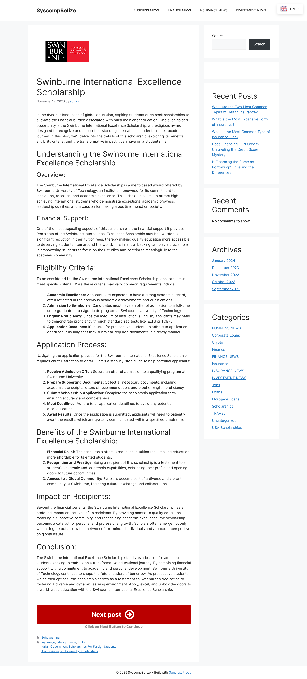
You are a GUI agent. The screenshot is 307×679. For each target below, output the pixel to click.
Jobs (216, 385)
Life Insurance (66, 642)
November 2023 (225, 275)
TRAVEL (83, 642)
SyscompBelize (56, 10)
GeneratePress (180, 672)
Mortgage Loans (226, 399)
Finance (218, 349)
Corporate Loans (226, 335)
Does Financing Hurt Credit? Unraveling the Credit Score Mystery (235, 149)
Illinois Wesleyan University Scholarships (69, 651)
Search (218, 36)
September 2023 (226, 289)
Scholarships (50, 637)
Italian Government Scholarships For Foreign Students (79, 646)
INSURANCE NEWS (213, 10)
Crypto (217, 342)
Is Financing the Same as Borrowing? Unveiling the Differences (233, 167)
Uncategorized (224, 420)
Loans (217, 392)
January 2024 (223, 260)
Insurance (48, 642)
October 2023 (223, 282)
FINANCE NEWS (179, 10)
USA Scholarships (227, 428)
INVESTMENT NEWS (251, 10)
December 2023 (225, 268)
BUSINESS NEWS (146, 10)
